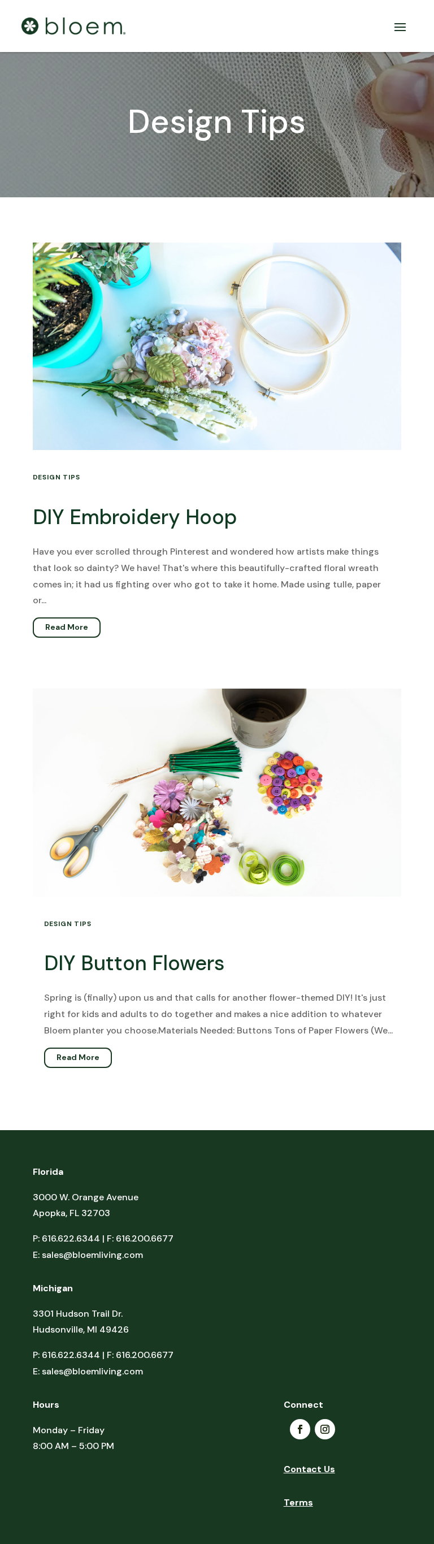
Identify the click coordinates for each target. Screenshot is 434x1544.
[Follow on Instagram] (325, 1429)
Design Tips (56, 477)
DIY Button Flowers (134, 963)
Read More (66, 627)
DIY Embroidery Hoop (135, 517)
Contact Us (309, 1470)
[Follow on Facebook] (300, 1429)
